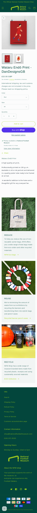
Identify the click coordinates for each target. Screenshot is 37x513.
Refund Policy (9, 407)
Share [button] (6, 153)
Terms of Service (10, 416)
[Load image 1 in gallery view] (7, 59)
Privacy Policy (9, 412)
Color (3, 93)
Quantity (4, 112)
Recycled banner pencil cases (16, 318)
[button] (2, 8)
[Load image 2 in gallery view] (18, 59)
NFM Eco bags (10, 255)
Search (6, 397)
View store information (12, 148)
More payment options (18, 135)
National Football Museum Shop (15, 509)
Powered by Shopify (28, 509)
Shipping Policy (9, 402)
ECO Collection (10, 379)
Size (3, 102)
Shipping (11, 79)
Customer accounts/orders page (15, 421)
